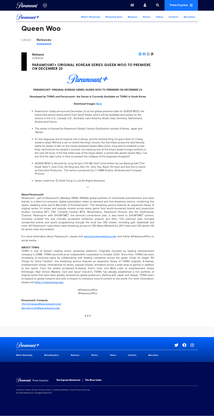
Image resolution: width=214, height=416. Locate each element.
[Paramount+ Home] (37, 17)
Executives (189, 17)
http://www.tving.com (49, 282)
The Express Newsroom (68, 380)
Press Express (179, 5)
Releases (133, 17)
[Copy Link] (152, 54)
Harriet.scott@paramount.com (40, 308)
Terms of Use (31, 390)
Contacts (173, 17)
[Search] (157, 5)
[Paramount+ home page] (95, 345)
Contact (20, 390)
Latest (26, 40)
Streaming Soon (113, 17)
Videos (159, 17)
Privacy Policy (45, 390)
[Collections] (132, 5)
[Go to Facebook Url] (186, 345)
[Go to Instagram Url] (194, 345)
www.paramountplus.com (99, 236)
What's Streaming (90, 17)
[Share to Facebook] (144, 54)
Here (99, 104)
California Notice (61, 390)
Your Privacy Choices (80, 390)
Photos (146, 17)
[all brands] (45, 5)
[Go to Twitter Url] (178, 345)
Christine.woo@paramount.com (41, 304)
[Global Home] (27, 5)
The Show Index (93, 380)
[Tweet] (140, 54)
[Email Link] (148, 54)
